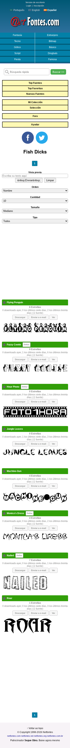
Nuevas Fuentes (35, 94)
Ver (53, 317)
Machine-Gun (14, 471)
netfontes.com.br (55, 736)
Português (18, 10)
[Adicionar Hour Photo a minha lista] (4, 387)
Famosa (52, 59)
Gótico (17, 47)
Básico (52, 47)
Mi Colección (35, 102)
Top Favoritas (35, 88)
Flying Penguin (15, 302)
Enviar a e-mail (38, 317)
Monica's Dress (15, 513)
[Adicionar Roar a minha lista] (4, 598)
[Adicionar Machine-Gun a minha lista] (4, 471)
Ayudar (35, 124)
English (35, 10)
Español (51, 10)
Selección (35, 107)
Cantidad (35, 197)
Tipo (35, 217)
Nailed (10, 555)
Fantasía (17, 35)
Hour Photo (13, 386)
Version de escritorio (35, 2)
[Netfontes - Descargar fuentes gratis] (35, 21)
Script (17, 53)
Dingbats (52, 53)
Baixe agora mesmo (49, 740)
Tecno (17, 41)
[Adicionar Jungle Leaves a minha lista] (4, 429)
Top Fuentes (35, 83)
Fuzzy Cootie (14, 344)
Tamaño (35, 207)
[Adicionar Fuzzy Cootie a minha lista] (4, 345)
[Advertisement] (35, 264)
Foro (35, 116)
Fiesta (17, 59)
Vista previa (35, 172)
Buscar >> (58, 71)
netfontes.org (40, 736)
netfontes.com (14, 736)
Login (28, 5)
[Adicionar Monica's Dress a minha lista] (4, 513)
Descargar (20, 317)
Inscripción (39, 5)
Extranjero (52, 35)
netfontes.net (27, 736)
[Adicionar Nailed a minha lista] (4, 555)
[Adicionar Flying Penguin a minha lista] (4, 302)
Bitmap (52, 41)
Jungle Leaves (15, 429)
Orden (35, 187)
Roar (9, 598)
